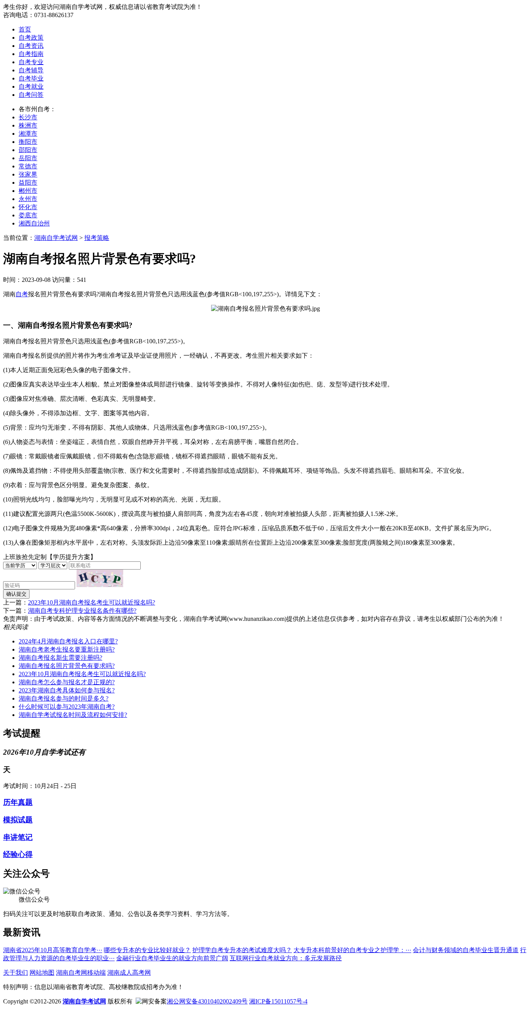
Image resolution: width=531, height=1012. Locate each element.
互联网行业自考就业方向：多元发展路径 (286, 958)
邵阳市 (28, 150)
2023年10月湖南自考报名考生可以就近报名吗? (91, 602)
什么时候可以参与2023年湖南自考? (67, 706)
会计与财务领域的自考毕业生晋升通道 (466, 950)
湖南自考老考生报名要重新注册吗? (67, 649)
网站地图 (42, 972)
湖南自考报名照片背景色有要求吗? (67, 665)
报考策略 (96, 237)
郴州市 (28, 190)
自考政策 (31, 37)
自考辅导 (31, 70)
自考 (22, 294)
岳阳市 (28, 158)
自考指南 (31, 54)
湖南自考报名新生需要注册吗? (60, 657)
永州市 (28, 199)
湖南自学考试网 (56, 237)
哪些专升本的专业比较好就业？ (147, 950)
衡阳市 (28, 141)
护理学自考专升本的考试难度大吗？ (242, 950)
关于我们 (15, 972)
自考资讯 (31, 45)
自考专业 (31, 62)
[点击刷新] (100, 578)
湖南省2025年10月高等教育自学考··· (52, 950)
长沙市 (28, 117)
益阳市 (28, 182)
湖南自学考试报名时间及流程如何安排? (73, 714)
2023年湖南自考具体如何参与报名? (67, 690)
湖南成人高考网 (129, 972)
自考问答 (31, 94)
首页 (25, 29)
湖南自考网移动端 (81, 972)
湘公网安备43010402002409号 (207, 1001)
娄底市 (28, 215)
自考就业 (31, 86)
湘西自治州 (34, 223)
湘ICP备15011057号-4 (278, 1001)
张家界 (28, 174)
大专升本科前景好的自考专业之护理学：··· (352, 950)
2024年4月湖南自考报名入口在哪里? (68, 641)
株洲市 (28, 125)
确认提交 (16, 594)
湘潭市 (28, 133)
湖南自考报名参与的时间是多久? (63, 698)
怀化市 (28, 207)
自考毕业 (31, 78)
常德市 (28, 166)
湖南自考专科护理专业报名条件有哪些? (82, 610)
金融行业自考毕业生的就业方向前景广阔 (172, 958)
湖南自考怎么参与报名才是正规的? (67, 682)
